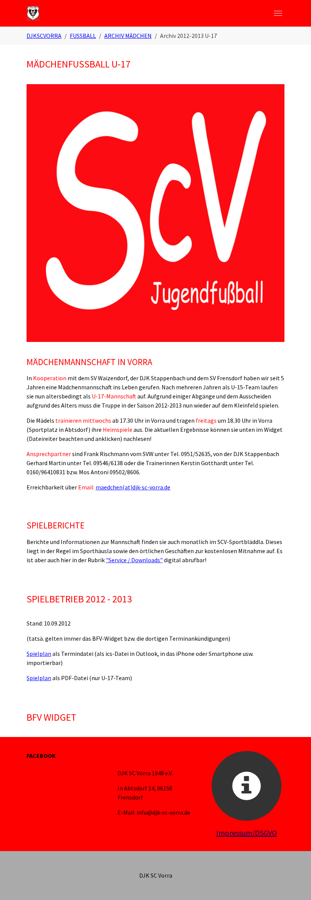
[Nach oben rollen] (294, 883)
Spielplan (39, 653)
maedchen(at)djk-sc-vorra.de (133, 487)
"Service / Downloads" (134, 560)
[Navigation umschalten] (278, 13)
